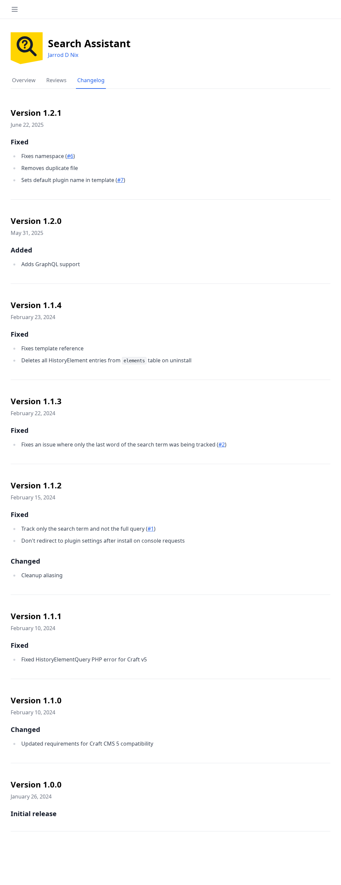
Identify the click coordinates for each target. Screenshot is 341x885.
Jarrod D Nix (63, 55)
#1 (151, 528)
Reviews (56, 80)
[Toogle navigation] (15, 9)
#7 (120, 180)
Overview (24, 80)
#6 (70, 156)
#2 (221, 444)
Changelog (91, 80)
